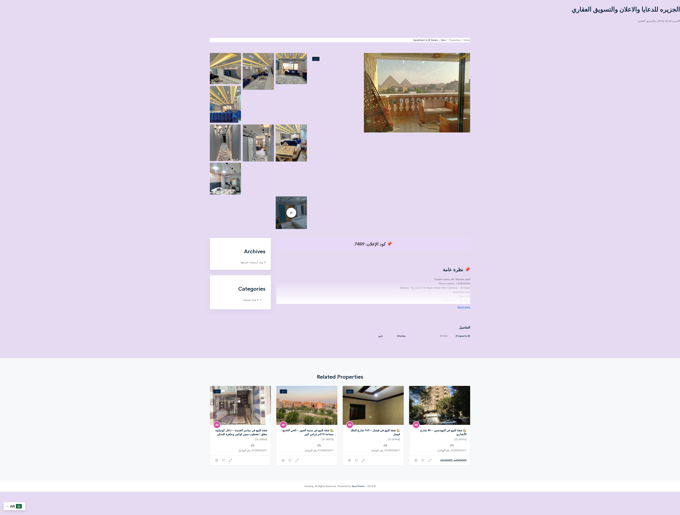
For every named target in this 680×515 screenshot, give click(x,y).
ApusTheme (358, 486)
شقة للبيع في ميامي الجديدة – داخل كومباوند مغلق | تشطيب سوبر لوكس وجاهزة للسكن (241, 432)
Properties (454, 40)
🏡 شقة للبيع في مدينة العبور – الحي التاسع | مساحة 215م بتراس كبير (307, 432)
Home (466, 40)
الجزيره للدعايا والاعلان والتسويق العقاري (626, 9)
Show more (463, 307)
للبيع (315, 59)
